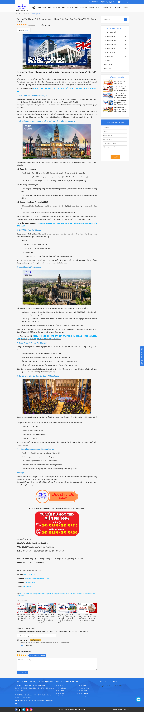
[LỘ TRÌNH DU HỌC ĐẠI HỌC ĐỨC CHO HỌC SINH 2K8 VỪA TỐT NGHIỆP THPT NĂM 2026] (108, 112)
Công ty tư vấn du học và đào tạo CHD (111, 686)
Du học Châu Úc (110, 48)
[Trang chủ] (33, 7)
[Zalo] (138, 699)
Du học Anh (61, 693)
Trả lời (22, 645)
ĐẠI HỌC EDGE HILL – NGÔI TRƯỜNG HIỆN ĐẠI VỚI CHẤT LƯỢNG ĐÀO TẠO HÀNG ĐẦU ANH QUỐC (66, 618)
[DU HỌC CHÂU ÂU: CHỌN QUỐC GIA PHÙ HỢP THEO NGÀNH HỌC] (108, 84)
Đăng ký (115, 157)
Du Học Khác (108, 7)
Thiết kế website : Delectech (121, 709)
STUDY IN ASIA (109, 52)
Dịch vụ (117, 7)
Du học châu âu (54, 7)
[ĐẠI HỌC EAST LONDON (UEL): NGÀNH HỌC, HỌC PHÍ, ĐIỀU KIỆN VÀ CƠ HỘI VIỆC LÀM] (26, 608)
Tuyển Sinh (108, 68)
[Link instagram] (31, 709)
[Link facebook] (16, 709)
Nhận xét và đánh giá (24, 651)
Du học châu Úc (95, 7)
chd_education (30, 582)
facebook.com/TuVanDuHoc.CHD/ (37, 578)
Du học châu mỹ (81, 7)
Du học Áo (61, 690)
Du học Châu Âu (110, 40)
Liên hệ (125, 7)
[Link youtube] (27, 709)
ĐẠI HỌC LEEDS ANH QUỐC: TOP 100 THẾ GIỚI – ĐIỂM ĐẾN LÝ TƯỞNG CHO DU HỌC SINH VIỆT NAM (87, 618)
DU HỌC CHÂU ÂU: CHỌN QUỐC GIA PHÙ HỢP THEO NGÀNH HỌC (120, 81)
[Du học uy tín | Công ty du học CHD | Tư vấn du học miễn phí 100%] (22, 7)
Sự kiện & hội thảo (110, 32)
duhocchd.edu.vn (29, 574)
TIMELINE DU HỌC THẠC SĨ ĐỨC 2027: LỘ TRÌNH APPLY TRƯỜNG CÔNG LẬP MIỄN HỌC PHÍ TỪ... (120, 95)
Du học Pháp (82, 685)
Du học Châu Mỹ (110, 44)
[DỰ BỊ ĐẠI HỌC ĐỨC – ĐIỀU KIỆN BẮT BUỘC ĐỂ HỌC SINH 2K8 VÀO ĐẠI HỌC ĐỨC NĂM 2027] (108, 105)
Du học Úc (61, 696)
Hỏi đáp (107, 60)
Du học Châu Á (109, 36)
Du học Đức (61, 685)
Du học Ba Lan (62, 688)
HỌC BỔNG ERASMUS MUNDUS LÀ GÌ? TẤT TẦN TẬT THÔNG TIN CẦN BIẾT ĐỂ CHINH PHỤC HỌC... (120, 88)
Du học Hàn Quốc (84, 688)
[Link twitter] (23, 709)
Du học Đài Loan (83, 693)
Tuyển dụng (108, 64)
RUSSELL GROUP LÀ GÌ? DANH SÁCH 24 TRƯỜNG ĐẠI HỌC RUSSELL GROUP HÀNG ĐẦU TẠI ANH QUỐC (46, 618)
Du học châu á (67, 7)
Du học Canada (83, 690)
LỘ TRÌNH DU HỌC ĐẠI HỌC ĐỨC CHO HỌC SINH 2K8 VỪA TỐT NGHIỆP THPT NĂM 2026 (120, 109)
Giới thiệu (42, 7)
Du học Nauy (82, 696)
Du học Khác (108, 56)
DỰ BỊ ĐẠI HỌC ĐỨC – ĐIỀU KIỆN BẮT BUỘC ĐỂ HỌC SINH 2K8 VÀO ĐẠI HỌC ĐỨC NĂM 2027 (120, 102)
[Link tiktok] (19, 709)
